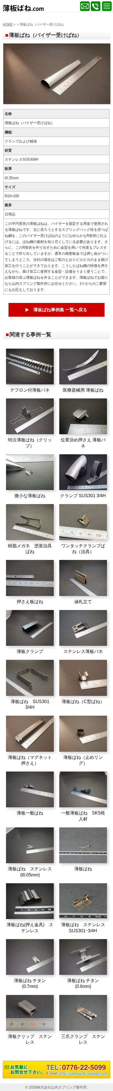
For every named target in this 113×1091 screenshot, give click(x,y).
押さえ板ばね (30, 601)
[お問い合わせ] (56, 1076)
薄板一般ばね (30, 813)
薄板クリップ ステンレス (30, 1039)
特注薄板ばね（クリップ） (30, 443)
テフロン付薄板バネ (30, 390)
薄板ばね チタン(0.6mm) (83, 983)
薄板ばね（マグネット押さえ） (30, 760)
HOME (8, 24)
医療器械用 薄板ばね (83, 390)
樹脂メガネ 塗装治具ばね (30, 548)
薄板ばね (83, 868)
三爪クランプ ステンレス (83, 1039)
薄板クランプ (30, 651)
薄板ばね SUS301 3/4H (30, 704)
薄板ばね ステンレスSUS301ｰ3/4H (83, 927)
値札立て (83, 601)
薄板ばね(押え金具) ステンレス (30, 927)
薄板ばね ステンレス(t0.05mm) (30, 871)
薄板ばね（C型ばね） (83, 701)
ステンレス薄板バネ (83, 651)
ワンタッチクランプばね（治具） (83, 548)
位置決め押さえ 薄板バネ (83, 443)
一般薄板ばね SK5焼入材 (83, 816)
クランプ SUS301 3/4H (83, 495)
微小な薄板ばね (30, 495)
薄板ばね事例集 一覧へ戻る (60, 309)
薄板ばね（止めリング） (83, 760)
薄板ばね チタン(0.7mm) (30, 983)
